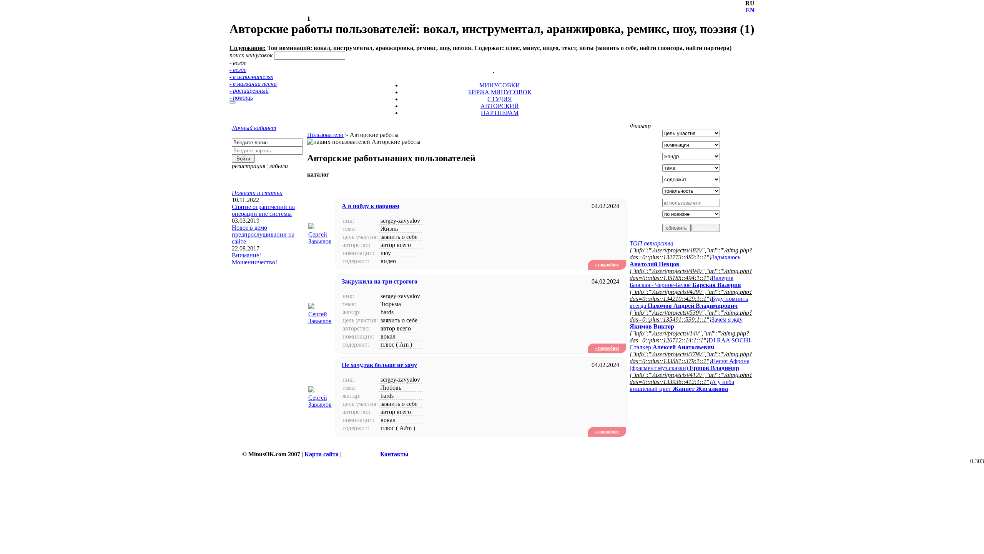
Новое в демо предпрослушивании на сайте (263, 234)
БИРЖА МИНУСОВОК (500, 92)
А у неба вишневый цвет (682, 385)
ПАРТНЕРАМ (500, 113)
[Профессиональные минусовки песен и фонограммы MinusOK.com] (493, 70)
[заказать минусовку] (490, 63)
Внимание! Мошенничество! (254, 258)
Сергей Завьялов (320, 238)
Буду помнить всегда (689, 302)
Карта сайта (321, 454)
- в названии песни (253, 83)
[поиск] (232, 102)
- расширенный (249, 90)
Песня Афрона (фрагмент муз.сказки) (690, 364)
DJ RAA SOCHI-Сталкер (691, 343)
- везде (237, 70)
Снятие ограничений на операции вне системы (263, 210)
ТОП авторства (651, 243)
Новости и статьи (257, 193)
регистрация (248, 166)
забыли (278, 166)
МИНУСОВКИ (499, 85)
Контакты (394, 454)
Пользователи (325, 135)
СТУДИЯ (499, 99)
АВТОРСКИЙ (499, 106)
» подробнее (607, 264)
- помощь (241, 97)
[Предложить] (494, 63)
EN (750, 10)
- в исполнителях (251, 76)
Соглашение (359, 454)
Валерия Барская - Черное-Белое (685, 281)
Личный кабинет (254, 128)
